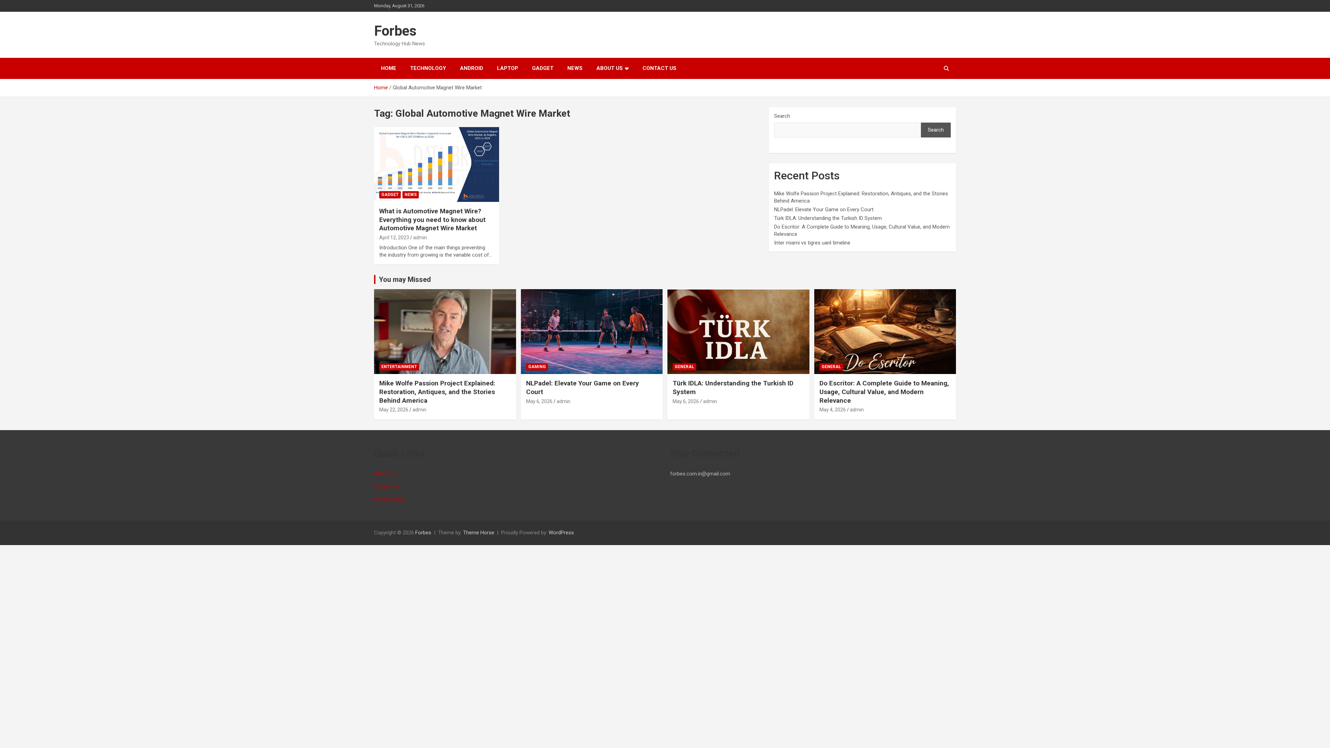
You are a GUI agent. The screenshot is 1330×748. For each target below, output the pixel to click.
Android (471, 68)
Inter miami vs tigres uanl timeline (812, 243)
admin (420, 237)
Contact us (659, 68)
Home (388, 68)
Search (782, 116)
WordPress (561, 532)
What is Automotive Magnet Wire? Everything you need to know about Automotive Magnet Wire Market (432, 219)
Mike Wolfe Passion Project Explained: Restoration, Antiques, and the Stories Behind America (437, 391)
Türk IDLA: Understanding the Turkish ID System (828, 218)
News (575, 68)
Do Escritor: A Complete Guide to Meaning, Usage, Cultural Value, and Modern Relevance (884, 391)
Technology (428, 68)
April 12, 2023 (394, 237)
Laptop (507, 68)
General (684, 366)
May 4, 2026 (832, 409)
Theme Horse (478, 532)
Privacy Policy (389, 499)
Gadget (542, 68)
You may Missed (405, 279)
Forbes (395, 31)
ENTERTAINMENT (399, 366)
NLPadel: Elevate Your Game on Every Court (824, 209)
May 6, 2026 (539, 401)
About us (609, 68)
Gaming (537, 366)
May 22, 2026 (393, 409)
